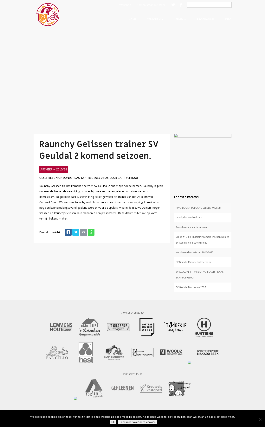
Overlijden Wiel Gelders (189, 217)
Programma (206, 19)
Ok (113, 422)
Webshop (125, 5)
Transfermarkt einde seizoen (192, 227)
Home (132, 19)
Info (228, 19)
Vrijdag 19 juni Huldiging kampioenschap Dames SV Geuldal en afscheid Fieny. (202, 239)
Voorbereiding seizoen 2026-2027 (194, 252)
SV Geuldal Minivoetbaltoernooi (193, 262)
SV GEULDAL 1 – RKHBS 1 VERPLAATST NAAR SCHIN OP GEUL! (199, 274)
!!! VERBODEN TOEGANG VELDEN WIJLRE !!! (198, 207)
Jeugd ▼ (180, 19)
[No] (260, 419)
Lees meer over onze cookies (138, 422)
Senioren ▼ (155, 19)
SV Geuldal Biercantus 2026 (191, 287)
